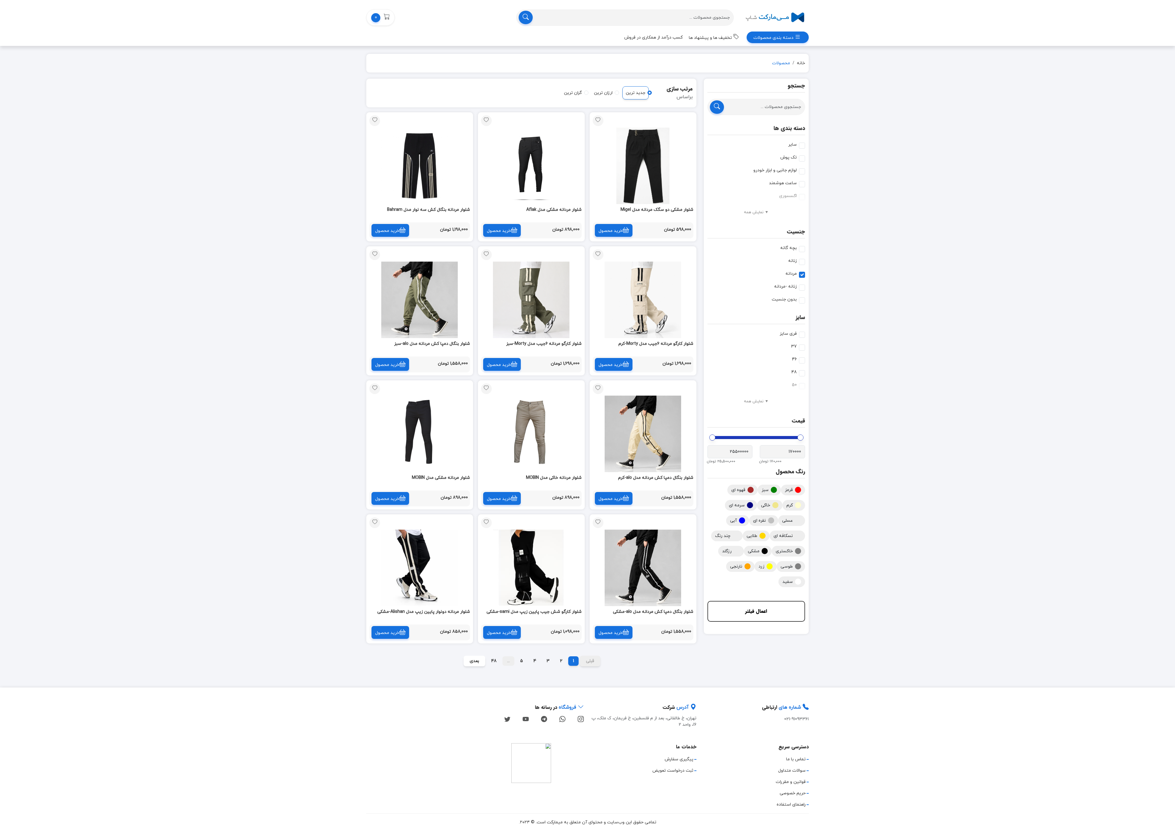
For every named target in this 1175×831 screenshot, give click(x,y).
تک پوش (788, 157)
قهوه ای (738, 490)
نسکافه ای (783, 536)
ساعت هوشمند (783, 183)
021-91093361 (796, 719)
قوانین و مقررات (791, 782)
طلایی (752, 536)
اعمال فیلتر (756, 611)
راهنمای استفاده (791, 804)
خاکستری (784, 551)
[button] (380, 17)
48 (794, 372)
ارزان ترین (603, 93)
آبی (733, 521)
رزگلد (727, 551)
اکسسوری (788, 196)
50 (794, 385)
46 (794, 359)
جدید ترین (635, 93)
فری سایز (788, 334)
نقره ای (759, 521)
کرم (789, 505)
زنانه (792, 261)
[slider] (800, 437)
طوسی (787, 566)
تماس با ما (796, 759)
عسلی (787, 521)
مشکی (753, 551)
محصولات (781, 63)
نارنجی (736, 566)
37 (794, 346)
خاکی (765, 505)
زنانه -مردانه (785, 286)
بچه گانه (788, 248)
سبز (765, 490)
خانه (801, 63)
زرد (761, 566)
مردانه (791, 274)
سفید (787, 582)
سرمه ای (737, 505)
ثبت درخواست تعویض (672, 770)
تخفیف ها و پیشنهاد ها (711, 38)
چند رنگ (722, 536)
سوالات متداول (792, 770)
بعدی (474, 661)
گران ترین (573, 93)
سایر (792, 144)
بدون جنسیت (784, 299)
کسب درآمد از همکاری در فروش (653, 37)
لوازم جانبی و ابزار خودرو (775, 170)
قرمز (789, 490)
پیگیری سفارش (679, 759)
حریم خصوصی (793, 793)
